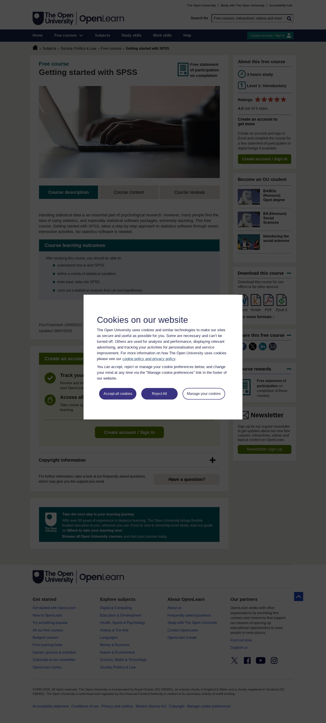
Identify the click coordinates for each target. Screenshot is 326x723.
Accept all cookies (118, 394)
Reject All (159, 394)
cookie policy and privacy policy (148, 359)
